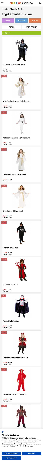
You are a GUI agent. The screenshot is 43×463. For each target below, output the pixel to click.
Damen (8, 20)
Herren (21, 20)
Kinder (35, 20)
